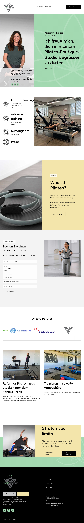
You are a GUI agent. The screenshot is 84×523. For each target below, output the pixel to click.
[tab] (8, 255)
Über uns (40, 7)
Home (31, 7)
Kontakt (48, 7)
